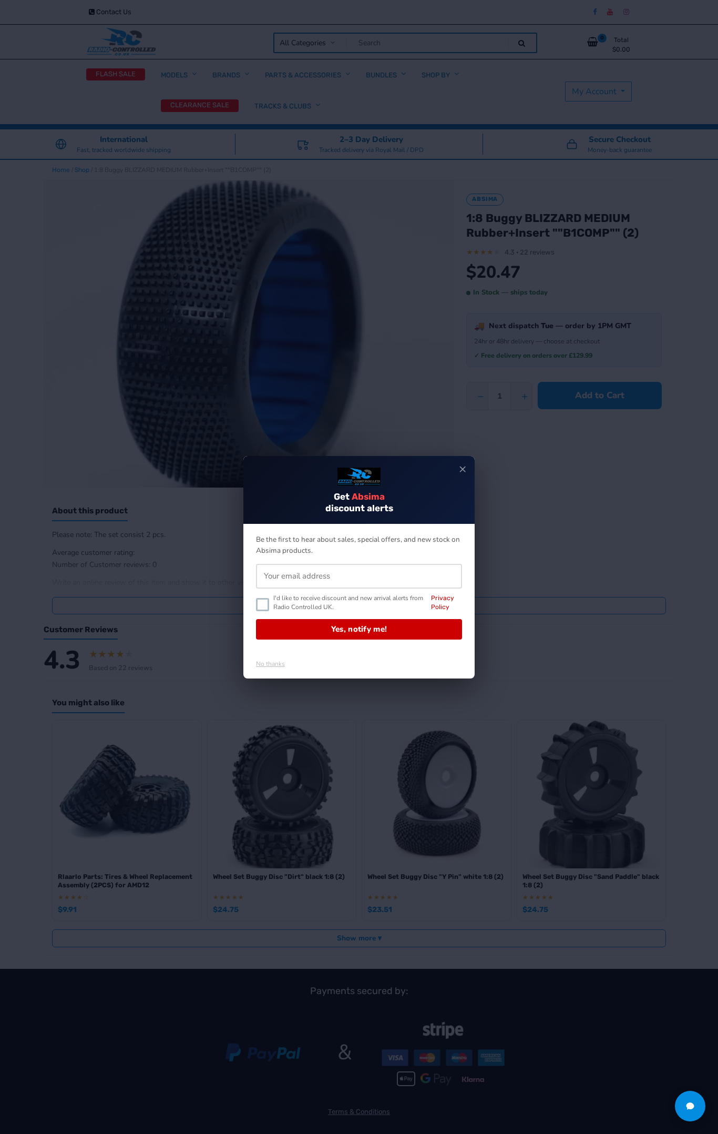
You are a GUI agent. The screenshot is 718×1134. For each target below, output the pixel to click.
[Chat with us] (690, 1106)
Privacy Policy (442, 602)
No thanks (270, 664)
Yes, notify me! (359, 629)
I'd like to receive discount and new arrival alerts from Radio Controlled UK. (363, 602)
